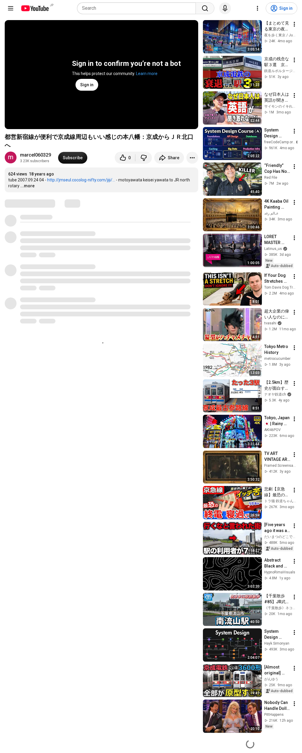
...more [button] (27, 185)
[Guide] (10, 8)
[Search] (205, 8)
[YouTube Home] (35, 8)
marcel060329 (35, 155)
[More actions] (192, 158)
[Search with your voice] (225, 8)
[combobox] (138, 8)
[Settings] (257, 8)
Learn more (146, 73)
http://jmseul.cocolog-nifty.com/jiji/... (81, 180)
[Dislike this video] (143, 158)
